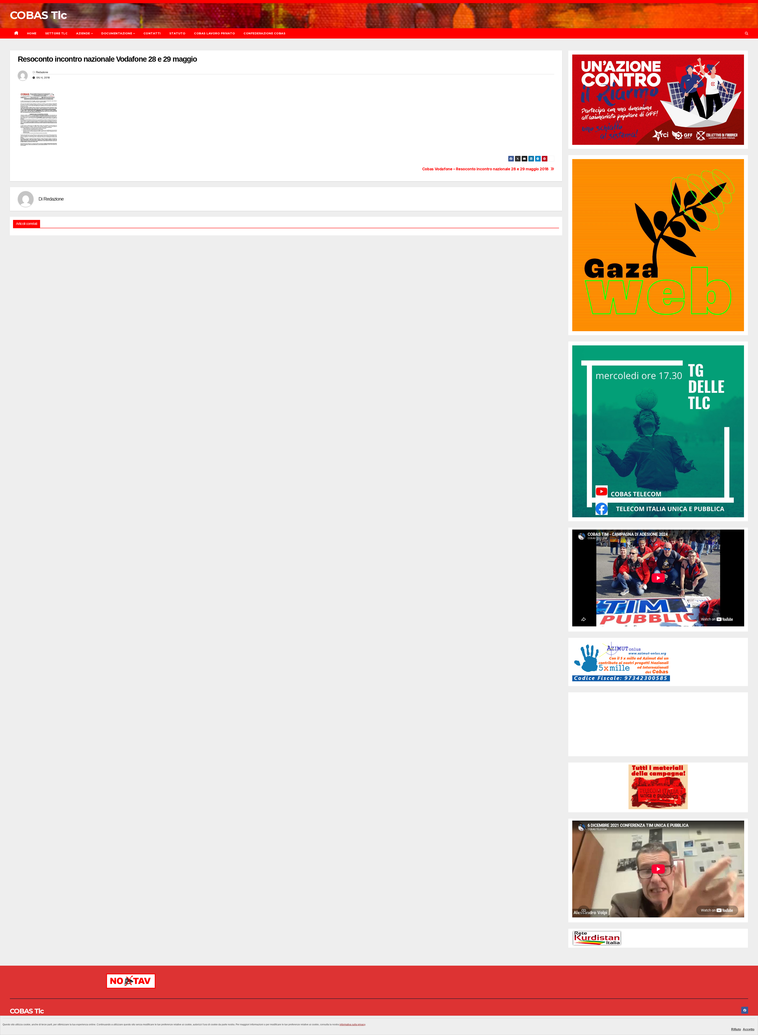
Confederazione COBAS (264, 33)
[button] (746, 33)
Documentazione (117, 33)
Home (32, 33)
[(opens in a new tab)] (597, 699)
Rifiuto (736, 1029)
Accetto (748, 1029)
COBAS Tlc (38, 15)
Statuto (177, 33)
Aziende (83, 33)
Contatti (152, 33)
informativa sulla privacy (352, 1024)
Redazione (42, 72)
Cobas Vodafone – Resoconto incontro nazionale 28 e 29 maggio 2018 (485, 169)
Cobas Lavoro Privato (214, 33)
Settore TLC (56, 33)
